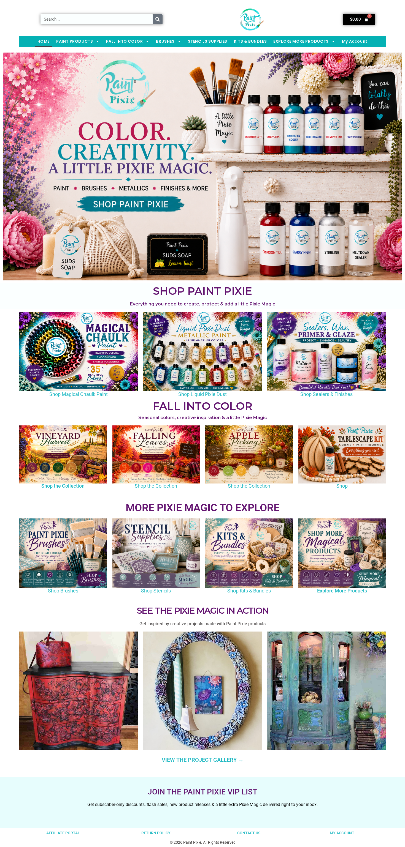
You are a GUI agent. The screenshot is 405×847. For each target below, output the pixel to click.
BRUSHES (165, 41)
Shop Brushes (63, 591)
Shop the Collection (63, 486)
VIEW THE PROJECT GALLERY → (203, 759)
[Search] (158, 19)
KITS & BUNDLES (250, 41)
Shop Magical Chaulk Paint (78, 394)
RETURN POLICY (156, 833)
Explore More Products (342, 591)
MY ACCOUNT (342, 833)
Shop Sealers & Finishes (326, 394)
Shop (342, 486)
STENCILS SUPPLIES (207, 41)
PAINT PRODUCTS (74, 41)
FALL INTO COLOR (124, 41)
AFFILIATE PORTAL (63, 833)
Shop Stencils (156, 591)
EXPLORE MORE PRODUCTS (301, 41)
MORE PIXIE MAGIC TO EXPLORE (202, 508)
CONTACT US (249, 833)
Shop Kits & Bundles (249, 591)
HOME (43, 41)
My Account (355, 41)
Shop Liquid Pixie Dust (202, 394)
